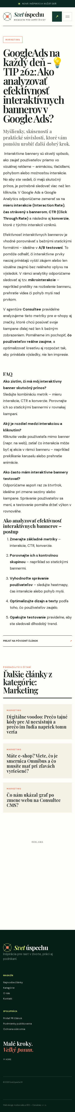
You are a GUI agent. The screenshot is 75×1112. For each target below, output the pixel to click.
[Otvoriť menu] (67, 16)
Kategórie (8, 987)
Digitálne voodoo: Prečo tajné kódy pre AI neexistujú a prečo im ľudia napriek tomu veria (37, 724)
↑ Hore (7, 1059)
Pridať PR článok (57, 16)
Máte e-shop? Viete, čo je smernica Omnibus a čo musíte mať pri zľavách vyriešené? (32, 763)
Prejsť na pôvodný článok (37, 640)
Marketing (12, 39)
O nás (6, 993)
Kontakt (7, 998)
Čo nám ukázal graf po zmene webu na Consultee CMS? (34, 800)
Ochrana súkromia (14, 1029)
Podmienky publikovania (17, 1023)
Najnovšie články (13, 982)
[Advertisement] (37, 882)
